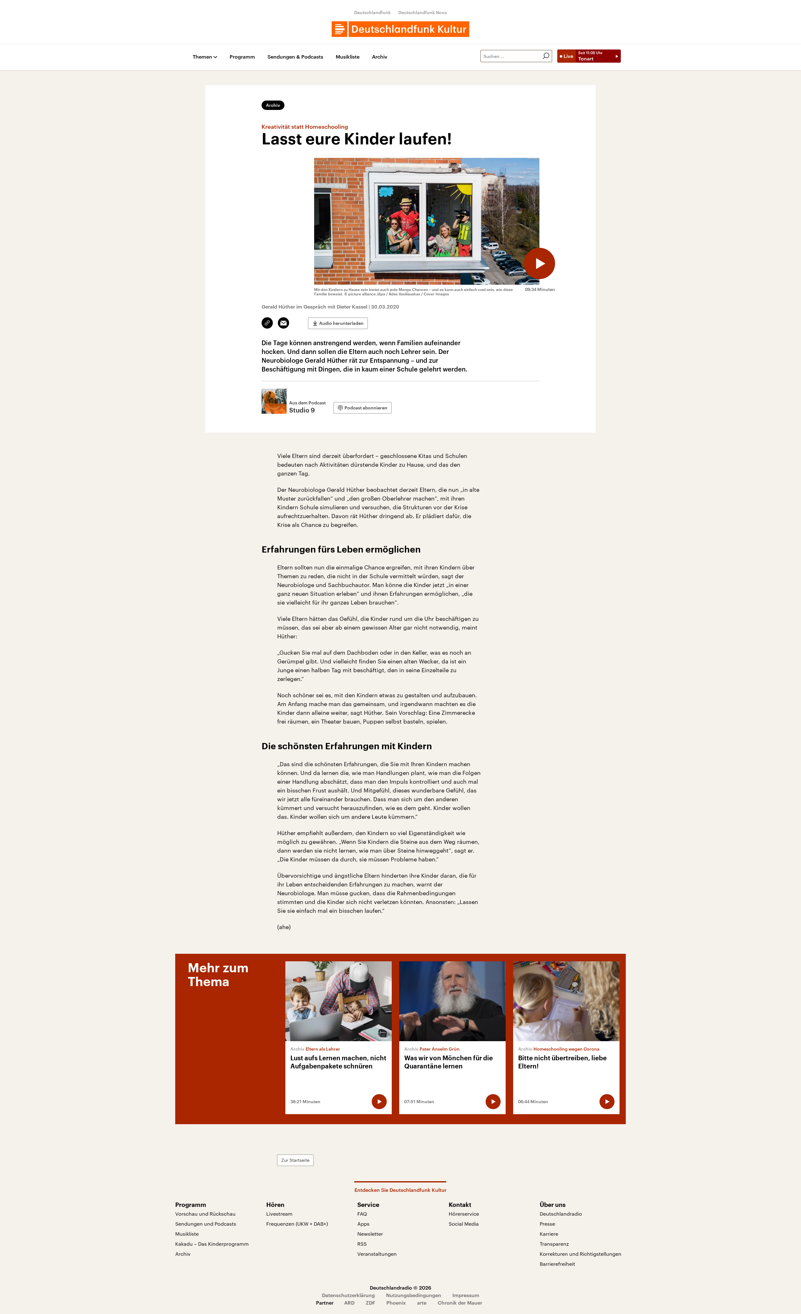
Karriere (549, 1234)
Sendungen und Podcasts (205, 1224)
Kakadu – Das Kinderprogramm (212, 1244)
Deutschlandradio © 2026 (400, 1288)
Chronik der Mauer (460, 1303)
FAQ (362, 1214)
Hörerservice (464, 1214)
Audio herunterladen (341, 323)
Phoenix (396, 1303)
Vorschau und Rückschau (205, 1214)
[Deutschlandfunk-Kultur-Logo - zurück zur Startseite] (400, 29)
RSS (362, 1244)
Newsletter (370, 1234)
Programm (242, 57)
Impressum (465, 1295)
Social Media (464, 1224)
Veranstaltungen (377, 1254)
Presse (547, 1224)
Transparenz (554, 1244)
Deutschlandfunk (372, 12)
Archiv (379, 57)
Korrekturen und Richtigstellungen (580, 1254)
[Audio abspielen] (539, 263)
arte (421, 1303)
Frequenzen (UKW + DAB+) (297, 1224)
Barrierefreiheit (557, 1264)
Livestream (279, 1214)
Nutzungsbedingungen (413, 1295)
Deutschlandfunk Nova (422, 12)
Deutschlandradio (561, 1214)
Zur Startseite (295, 1160)
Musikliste (348, 57)
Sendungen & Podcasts (295, 57)
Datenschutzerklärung (348, 1295)
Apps (363, 1224)
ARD (349, 1303)
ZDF (370, 1303)
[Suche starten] (546, 56)
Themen (202, 57)
